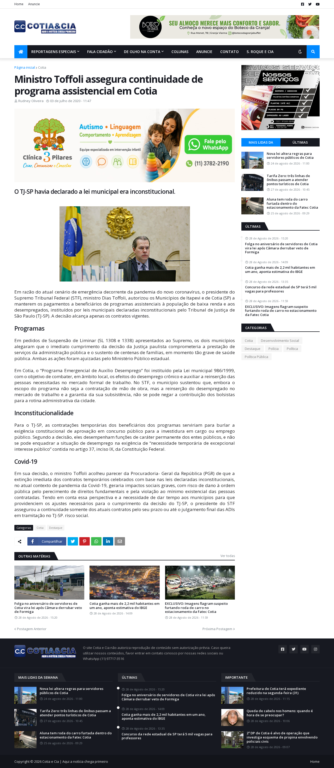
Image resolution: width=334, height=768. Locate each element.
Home (18, 4)
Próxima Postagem (217, 628)
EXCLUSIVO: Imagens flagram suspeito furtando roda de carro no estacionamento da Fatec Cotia (196, 608)
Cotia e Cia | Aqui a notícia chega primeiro (75, 761)
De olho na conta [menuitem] (142, 51)
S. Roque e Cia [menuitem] (260, 51)
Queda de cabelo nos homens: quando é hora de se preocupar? (280, 713)
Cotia (42, 67)
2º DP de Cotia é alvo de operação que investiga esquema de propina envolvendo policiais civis (282, 737)
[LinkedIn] (108, 541)
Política (292, 348)
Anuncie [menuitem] (204, 51)
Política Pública (256, 356)
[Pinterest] (84, 541)
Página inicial (24, 67)
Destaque (55, 528)
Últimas (300, 142)
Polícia (274, 348)
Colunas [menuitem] (179, 51)
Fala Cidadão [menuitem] (100, 51)
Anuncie (34, 4)
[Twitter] (73, 541)
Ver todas (227, 556)
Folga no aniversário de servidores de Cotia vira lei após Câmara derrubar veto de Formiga (48, 608)
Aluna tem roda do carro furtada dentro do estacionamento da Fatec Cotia (292, 203)
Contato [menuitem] (229, 51)
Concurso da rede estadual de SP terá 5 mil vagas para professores (281, 289)
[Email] (120, 541)
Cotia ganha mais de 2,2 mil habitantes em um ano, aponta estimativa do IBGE (124, 606)
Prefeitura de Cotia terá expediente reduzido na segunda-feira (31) (276, 691)
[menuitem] (20, 51)
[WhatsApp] (96, 541)
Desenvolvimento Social (280, 340)
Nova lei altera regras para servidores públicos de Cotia (290, 156)
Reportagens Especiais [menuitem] (53, 51)
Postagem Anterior (31, 628)
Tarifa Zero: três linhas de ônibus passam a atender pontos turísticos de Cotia (288, 180)
